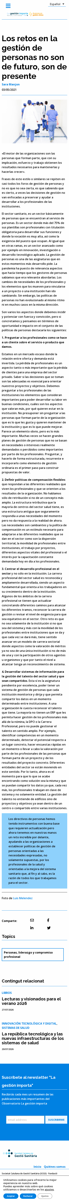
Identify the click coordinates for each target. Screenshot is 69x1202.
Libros (7, 993)
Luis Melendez (23, 898)
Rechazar (28, 1196)
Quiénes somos (54, 1167)
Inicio (37, 1167)
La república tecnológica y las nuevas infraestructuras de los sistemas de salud (33, 1038)
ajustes (49, 1189)
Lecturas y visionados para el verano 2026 (31, 1001)
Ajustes (45, 1196)
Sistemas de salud (15, 1028)
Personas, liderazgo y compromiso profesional (28, 955)
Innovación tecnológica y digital (29, 1023)
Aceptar (11, 1196)
